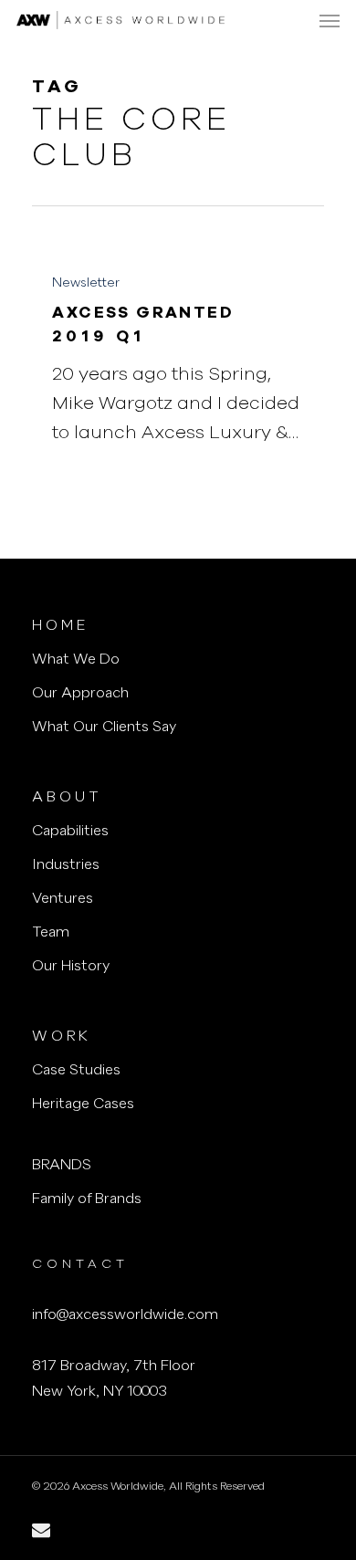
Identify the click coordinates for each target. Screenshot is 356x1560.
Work (61, 1037)
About (67, 797)
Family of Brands (86, 1199)
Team (50, 933)
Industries (65, 865)
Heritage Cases (83, 1104)
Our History (71, 966)
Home (60, 626)
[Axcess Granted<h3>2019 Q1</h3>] (178, 356)
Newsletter (86, 283)
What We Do (76, 660)
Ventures (62, 899)
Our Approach (80, 693)
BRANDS (61, 1165)
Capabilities (70, 831)
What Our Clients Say (104, 727)
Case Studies (76, 1070)
